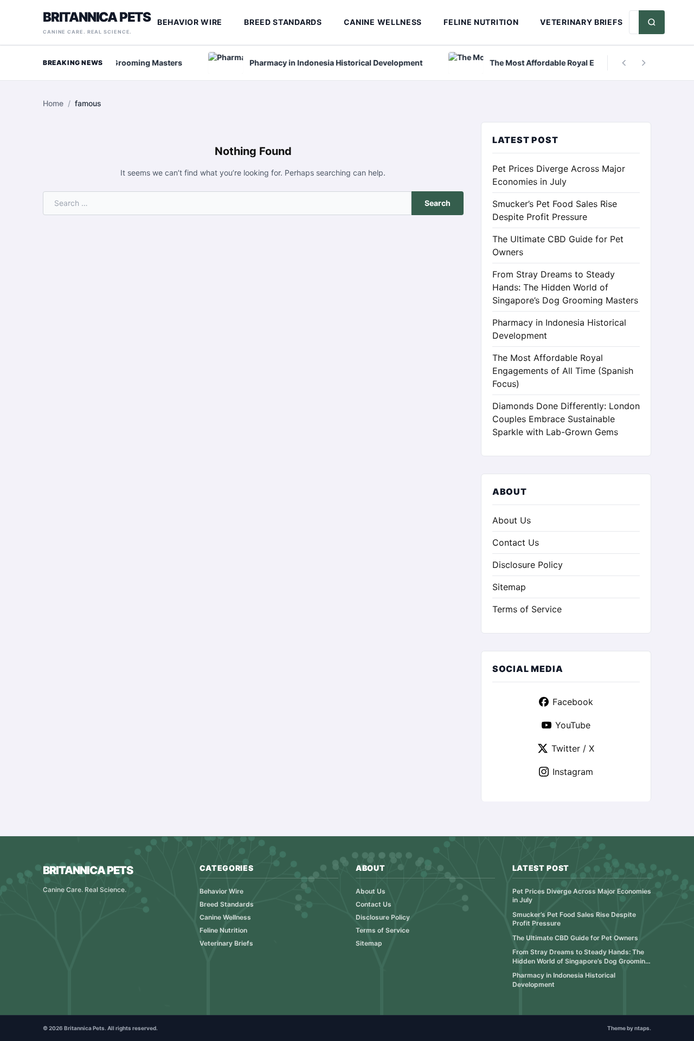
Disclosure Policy (527, 564)
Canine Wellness (383, 22)
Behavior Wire (189, 22)
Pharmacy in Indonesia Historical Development (563, 979)
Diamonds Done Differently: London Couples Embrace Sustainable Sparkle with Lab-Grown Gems (566, 418)
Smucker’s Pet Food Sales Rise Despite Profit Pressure (574, 919)
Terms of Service (527, 609)
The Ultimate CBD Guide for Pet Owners (575, 938)
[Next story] (643, 62)
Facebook (572, 701)
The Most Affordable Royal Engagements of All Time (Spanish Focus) (562, 370)
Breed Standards (283, 22)
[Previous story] (624, 62)
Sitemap (509, 586)
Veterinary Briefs (581, 22)
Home (53, 103)
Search (438, 203)
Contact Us (515, 542)
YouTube (572, 725)
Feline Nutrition (481, 22)
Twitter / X (572, 748)
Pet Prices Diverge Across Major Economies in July (581, 895)
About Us (511, 520)
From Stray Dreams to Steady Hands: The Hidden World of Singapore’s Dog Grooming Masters (565, 287)
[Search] (652, 22)
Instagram (572, 771)
